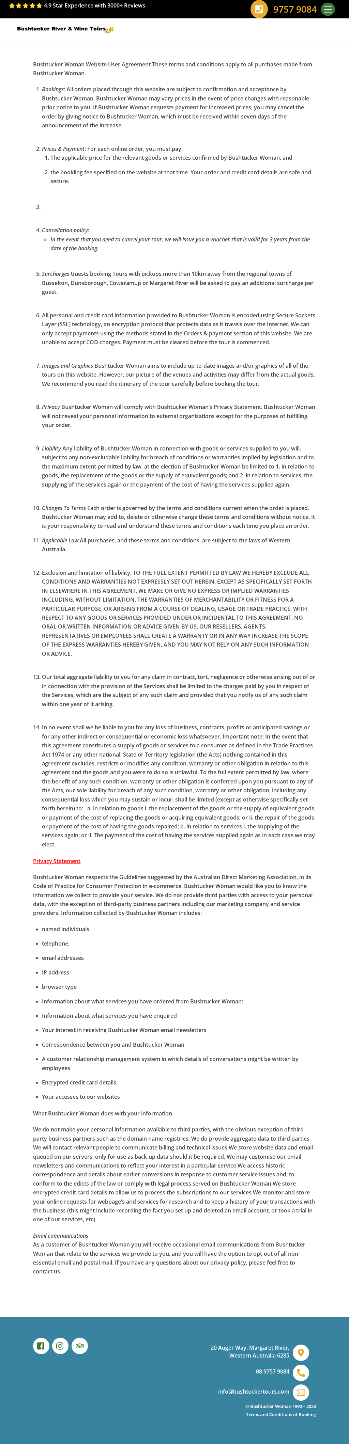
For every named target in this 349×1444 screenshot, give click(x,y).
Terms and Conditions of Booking (281, 1414)
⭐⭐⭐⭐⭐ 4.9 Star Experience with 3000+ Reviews (77, 5)
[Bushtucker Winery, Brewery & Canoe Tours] (71, 30)
